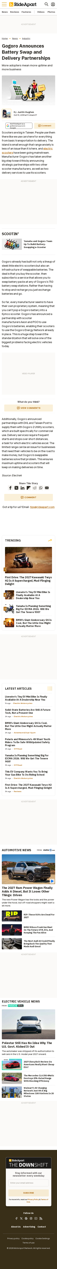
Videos (41, 12)
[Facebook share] (10, 488)
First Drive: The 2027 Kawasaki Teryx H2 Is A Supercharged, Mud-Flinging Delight (28, 786)
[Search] (46, 4)
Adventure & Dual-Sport (24, 732)
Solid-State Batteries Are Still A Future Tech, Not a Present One (27, 711)
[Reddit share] (34, 488)
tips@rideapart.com (42, 507)
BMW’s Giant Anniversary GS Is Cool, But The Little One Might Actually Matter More (28, 726)
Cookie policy (27, 1238)
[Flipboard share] (28, 488)
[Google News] (26, 1218)
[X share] (16, 488)
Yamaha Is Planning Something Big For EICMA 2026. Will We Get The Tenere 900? (27, 758)
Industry (26, 38)
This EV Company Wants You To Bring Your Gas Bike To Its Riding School (26, 773)
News (5, 12)
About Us (16, 1226)
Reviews (14, 12)
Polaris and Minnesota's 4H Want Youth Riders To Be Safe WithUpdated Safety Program (27, 742)
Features (26, 12)
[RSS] (40, 1218)
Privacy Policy (33, 1199)
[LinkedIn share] (22, 488)
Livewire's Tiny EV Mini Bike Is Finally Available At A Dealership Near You (26, 698)
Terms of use (28, 1242)
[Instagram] (31, 1218)
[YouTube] (35, 1218)
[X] (21, 1218)
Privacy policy (13, 1238)
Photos (51, 12)
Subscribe (28, 1192)
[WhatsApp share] (41, 488)
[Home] (23, 4)
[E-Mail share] (47, 488)
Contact (42, 1226)
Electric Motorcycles (22, 703)
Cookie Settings (42, 1238)
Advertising (29, 1226)
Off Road (18, 749)
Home (5, 38)
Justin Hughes (26, 112)
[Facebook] (16, 1218)
